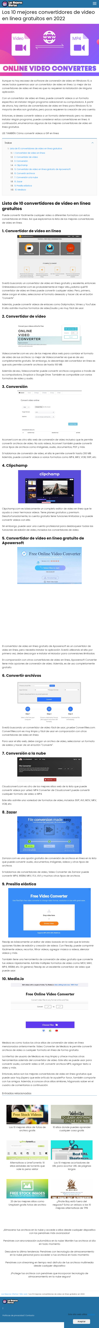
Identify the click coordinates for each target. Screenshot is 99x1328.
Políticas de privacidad (13, 1315)
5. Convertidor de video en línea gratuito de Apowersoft (42, 169)
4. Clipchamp (21, 165)
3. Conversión (21, 161)
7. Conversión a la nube (26, 177)
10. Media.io (20, 189)
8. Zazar (18, 181)
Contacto (29, 1315)
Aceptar (81, 1321)
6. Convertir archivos (24, 173)
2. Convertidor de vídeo (26, 157)
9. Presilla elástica (23, 185)
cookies (91, 1314)
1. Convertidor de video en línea (29, 152)
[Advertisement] (48, 615)
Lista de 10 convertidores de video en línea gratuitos (36, 148)
